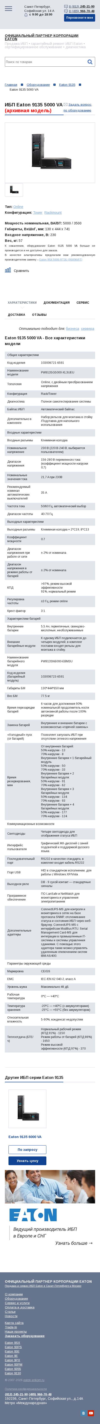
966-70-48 (81, 11)
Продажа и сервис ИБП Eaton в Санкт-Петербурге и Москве (43, 1285)
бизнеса (72, 329)
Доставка (16, 314)
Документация (56, 302)
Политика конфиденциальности (26, 1388)
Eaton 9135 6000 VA (25, 1137)
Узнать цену (27, 1161)
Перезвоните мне (79, 17)
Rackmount (53, 212)
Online (18, 207)
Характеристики (22, 302)
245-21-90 (81, 6)
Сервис (82, 302)
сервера (87, 329)
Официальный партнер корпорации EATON (41, 37)
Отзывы (39, 314)
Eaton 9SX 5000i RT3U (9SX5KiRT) (60, 259)
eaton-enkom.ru (33, 1380)
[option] (50, 152)
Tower (37, 212)
